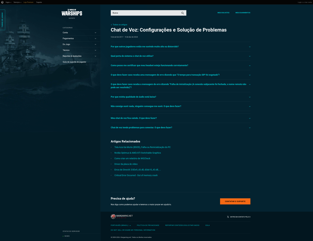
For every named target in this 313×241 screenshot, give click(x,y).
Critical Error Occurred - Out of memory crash (136, 175)
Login (300, 2)
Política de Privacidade (148, 225)
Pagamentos (68, 38)
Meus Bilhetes (223, 13)
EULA (208, 225)
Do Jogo (66, 44)
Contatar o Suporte (235, 201)
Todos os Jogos (2, 19)
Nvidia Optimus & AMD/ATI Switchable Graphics (137, 152)
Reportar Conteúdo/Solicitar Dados (182, 225)
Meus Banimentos (242, 13)
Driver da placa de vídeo (126, 164)
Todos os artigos (120, 24)
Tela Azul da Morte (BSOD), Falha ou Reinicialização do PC (142, 147)
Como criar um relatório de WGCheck (132, 158)
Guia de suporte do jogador (74, 62)
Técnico (66, 50)
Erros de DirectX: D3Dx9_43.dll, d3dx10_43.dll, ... (137, 169)
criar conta (308, 2)
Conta (65, 32)
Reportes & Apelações (72, 56)
